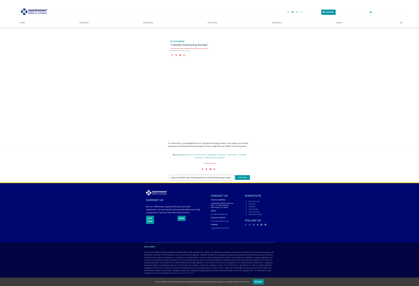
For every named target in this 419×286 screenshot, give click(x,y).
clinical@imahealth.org (219, 221)
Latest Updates (254, 212)
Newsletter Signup (256, 214)
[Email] (184, 55)
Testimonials (253, 209)
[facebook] (246, 225)
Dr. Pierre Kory (199, 155)
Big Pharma (186, 155)
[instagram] (254, 225)
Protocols (252, 204)
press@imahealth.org (219, 214)
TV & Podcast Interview (214, 157)
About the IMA (254, 201)
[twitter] (250, 225)
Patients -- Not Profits (228, 155)
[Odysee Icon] (257, 225)
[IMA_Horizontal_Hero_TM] (34, 9)
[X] (176, 55)
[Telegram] (180, 55)
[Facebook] (172, 55)
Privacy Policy (245, 282)
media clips (212, 155)
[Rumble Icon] (265, 225)
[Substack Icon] (261, 225)
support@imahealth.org (220, 228)
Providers (252, 207)
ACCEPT (258, 282)
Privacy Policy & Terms (186, 273)
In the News (177, 41)
